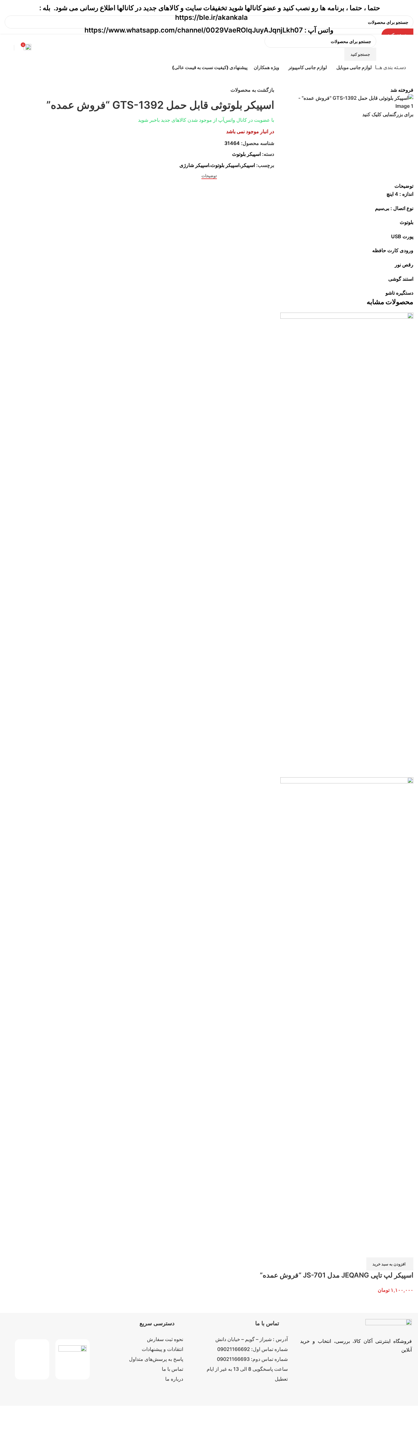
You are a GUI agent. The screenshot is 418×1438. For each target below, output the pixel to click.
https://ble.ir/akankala (211, 17)
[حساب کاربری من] (5, 48)
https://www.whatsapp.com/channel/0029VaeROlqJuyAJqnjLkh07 (193, 30)
